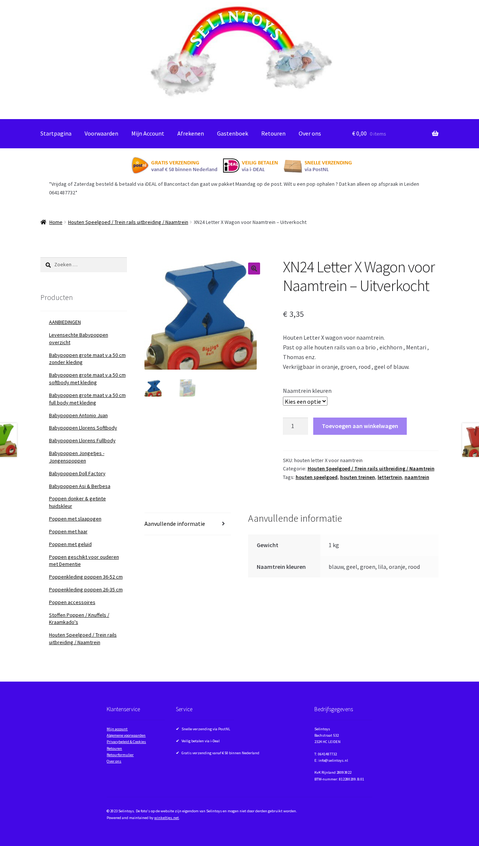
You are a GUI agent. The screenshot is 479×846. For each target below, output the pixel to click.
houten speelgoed (317, 477)
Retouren (273, 133)
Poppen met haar (68, 531)
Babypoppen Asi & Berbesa (79, 486)
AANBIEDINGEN (65, 322)
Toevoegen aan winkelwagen (360, 426)
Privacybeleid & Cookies (126, 741)
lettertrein (390, 477)
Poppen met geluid (70, 544)
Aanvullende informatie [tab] (174, 523)
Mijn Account (147, 133)
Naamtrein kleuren (307, 390)
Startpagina (55, 133)
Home (55, 222)
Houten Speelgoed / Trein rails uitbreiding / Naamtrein (128, 222)
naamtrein (417, 477)
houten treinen (357, 477)
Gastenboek (232, 133)
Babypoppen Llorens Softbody (83, 427)
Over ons (310, 133)
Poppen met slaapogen (75, 518)
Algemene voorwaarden (126, 735)
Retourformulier (120, 754)
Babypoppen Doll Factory (77, 473)
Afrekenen (190, 133)
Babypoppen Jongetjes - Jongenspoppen (76, 457)
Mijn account (117, 729)
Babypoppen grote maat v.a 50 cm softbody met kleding (87, 379)
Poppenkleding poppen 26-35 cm (86, 589)
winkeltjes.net (166, 817)
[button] (254, 269)
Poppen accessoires (72, 602)
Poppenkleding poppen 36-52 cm (86, 576)
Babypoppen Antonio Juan (78, 415)
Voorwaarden (101, 133)
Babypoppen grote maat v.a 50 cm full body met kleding (87, 399)
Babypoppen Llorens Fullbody (82, 440)
